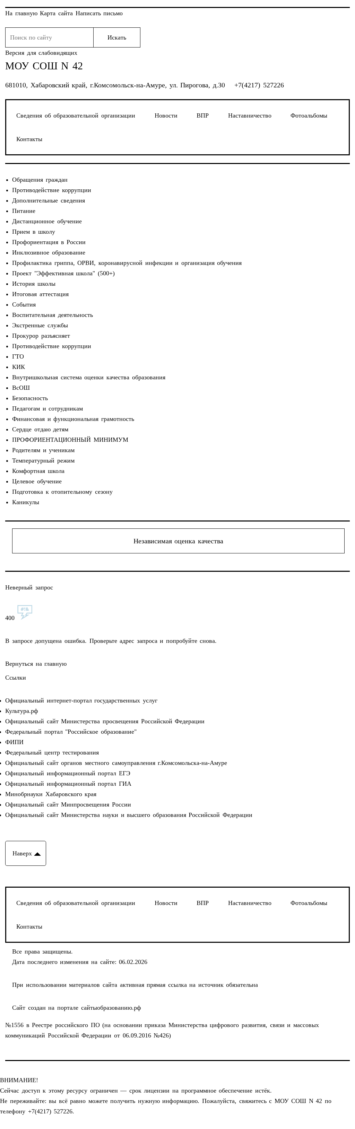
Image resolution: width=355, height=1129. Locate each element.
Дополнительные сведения (48, 200)
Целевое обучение (37, 481)
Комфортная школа (38, 470)
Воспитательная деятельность (52, 314)
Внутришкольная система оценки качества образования (88, 377)
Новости (166, 115)
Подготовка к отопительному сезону (62, 491)
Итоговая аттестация (40, 294)
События (24, 304)
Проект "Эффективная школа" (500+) (63, 273)
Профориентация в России (49, 242)
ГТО (18, 356)
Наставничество (249, 115)
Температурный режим (43, 460)
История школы (33, 283)
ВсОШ (21, 387)
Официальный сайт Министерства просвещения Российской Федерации (105, 721)
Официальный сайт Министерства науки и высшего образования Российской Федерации (128, 814)
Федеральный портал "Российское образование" (71, 731)
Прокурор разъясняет (41, 335)
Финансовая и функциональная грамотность (73, 418)
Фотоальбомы (309, 115)
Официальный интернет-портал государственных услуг (81, 700)
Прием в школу (33, 231)
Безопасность (30, 398)
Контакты (29, 139)
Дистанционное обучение (47, 221)
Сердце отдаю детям (40, 429)
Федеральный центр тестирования (52, 752)
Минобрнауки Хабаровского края (50, 794)
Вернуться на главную (36, 663)
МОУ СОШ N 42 (44, 66)
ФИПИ (14, 742)
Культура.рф (21, 710)
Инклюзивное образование (48, 252)
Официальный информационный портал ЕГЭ (67, 773)
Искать (116, 37)
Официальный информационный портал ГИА (68, 783)
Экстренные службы (40, 325)
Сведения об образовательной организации (75, 115)
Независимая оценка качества (178, 541)
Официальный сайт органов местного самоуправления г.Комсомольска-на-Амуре (116, 762)
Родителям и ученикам (43, 450)
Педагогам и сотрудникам (47, 408)
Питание (23, 210)
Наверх (22, 853)
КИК (18, 366)
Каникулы (25, 502)
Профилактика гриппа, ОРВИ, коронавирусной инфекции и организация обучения (127, 262)
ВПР (203, 115)
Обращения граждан (40, 179)
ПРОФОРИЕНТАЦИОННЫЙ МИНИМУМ (70, 439)
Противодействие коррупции (51, 190)
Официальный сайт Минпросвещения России (68, 804)
